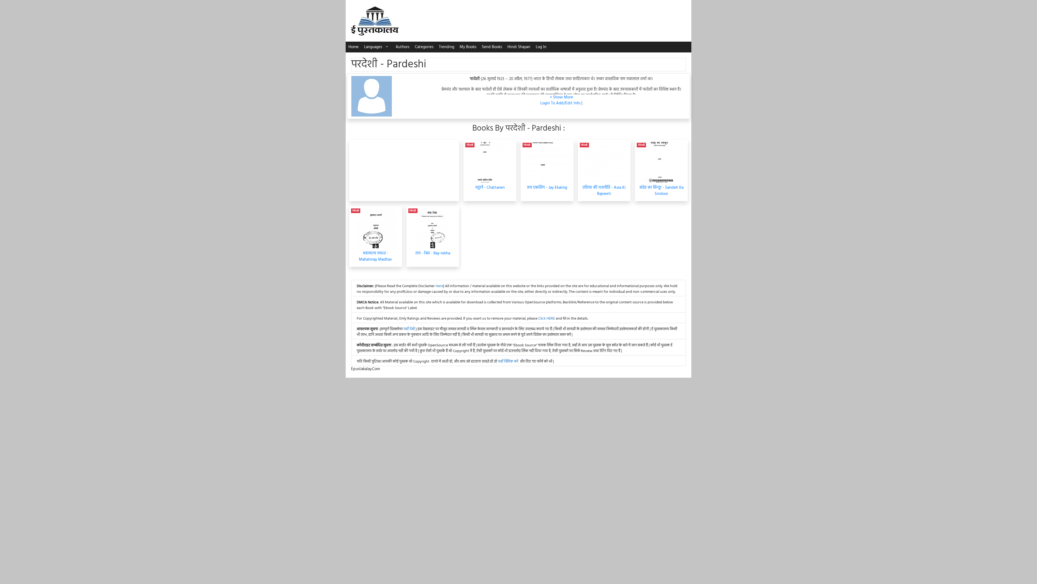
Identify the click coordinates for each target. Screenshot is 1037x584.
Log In (541, 47)
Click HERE (546, 319)
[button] (561, 97)
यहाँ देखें (409, 329)
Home (353, 47)
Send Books (492, 47)
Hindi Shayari (518, 47)
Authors (402, 47)
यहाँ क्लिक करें (508, 362)
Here (439, 286)
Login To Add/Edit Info (560, 103)
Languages (373, 47)
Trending (446, 47)
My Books (468, 47)
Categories (424, 47)
